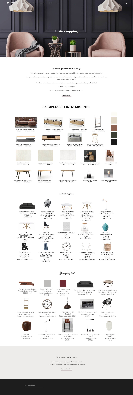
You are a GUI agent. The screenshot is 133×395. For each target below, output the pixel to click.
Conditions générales (30, 385)
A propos (24, 3)
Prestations (33, 3)
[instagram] (126, 3)
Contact (51, 3)
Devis (57, 3)
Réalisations (42, 3)
